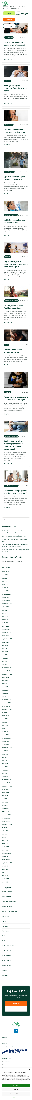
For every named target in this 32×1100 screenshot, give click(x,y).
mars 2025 (5, 619)
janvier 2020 (5, 811)
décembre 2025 (6, 594)
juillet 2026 (5, 571)
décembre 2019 (6, 815)
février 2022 (5, 731)
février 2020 (5, 808)
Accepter (16, 1085)
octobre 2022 (6, 706)
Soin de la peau (6, 965)
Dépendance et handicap (11, 300)
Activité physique (9, 172)
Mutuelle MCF (22, 6)
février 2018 (5, 879)
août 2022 (5, 712)
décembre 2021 (6, 738)
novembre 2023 (6, 667)
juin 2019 (4, 834)
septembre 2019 (7, 824)
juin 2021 (4, 757)
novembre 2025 (6, 597)
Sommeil (4, 970)
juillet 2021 (5, 754)
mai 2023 (5, 683)
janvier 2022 (5, 735)
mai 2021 (4, 760)
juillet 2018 (5, 869)
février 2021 (5, 770)
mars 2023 (5, 690)
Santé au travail (6, 941)
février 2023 (5, 693)
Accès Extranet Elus (8, 1047)
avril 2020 (5, 802)
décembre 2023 (6, 664)
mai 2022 (5, 722)
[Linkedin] (16, 1031)
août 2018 (5, 866)
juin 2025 (5, 610)
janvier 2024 (5, 661)
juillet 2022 (5, 715)
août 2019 (5, 827)
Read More (7, 59)
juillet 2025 (5, 607)
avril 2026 (5, 581)
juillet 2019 (5, 831)
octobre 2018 (6, 859)
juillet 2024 (5, 642)
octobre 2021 (6, 744)
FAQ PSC (5, 9)
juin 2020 (5, 795)
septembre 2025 (7, 603)
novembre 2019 (6, 818)
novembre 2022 (6, 703)
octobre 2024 (6, 635)
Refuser (16, 1089)
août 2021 (5, 751)
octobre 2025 (6, 600)
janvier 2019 (5, 850)
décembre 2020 (6, 776)
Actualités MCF (6, 896)
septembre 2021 (7, 747)
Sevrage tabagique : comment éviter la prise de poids (15, 88)
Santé (6, 344)
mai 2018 (4, 872)
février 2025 (5, 623)
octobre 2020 (6, 783)
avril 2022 (5, 725)
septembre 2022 (7, 709)
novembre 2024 (6, 632)
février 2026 (5, 587)
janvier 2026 (5, 591)
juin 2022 (5, 719)
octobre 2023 (6, 671)
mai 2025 (5, 613)
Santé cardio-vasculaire (9, 946)
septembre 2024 (7, 639)
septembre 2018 (7, 863)
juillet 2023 (5, 677)
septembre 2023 (7, 674)
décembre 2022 (6, 699)
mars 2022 (5, 728)
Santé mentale (6, 960)
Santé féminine (9, 37)
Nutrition (4, 921)
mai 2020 (5, 799)
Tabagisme (7, 80)
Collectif (4, 1037)
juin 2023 (5, 680)
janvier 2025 (5, 626)
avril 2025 (5, 616)
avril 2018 (5, 875)
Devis (9, 13)
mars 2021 (5, 767)
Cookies (15, 1097)
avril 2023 (5, 687)
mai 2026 (5, 578)
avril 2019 (5, 840)
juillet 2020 (5, 792)
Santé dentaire (6, 950)
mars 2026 (5, 584)
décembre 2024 (6, 629)
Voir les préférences (16, 1094)
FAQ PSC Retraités (15, 9)
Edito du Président (7, 906)
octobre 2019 (6, 821)
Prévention (7, 256)
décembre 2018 (6, 853)
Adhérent (9, 19)
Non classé (5, 916)
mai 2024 (5, 648)
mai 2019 (4, 837)
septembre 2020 (7, 786)
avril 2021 (5, 763)
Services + (13, 6)
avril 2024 (5, 651)
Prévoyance (5, 931)
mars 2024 (5, 655)
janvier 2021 (5, 773)
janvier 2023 (5, 696)
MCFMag (9, 26)
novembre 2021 (6, 741)
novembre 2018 (6, 856)
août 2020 (5, 789)
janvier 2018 (5, 882)
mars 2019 (5, 843)
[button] (29, 1069)
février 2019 (5, 847)
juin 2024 (5, 645)
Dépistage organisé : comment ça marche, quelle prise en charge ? (16, 264)
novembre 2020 (6, 779)
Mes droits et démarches (11, 215)
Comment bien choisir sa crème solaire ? (14, 536)
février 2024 (5, 658)
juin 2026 (5, 575)
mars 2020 (5, 805)
